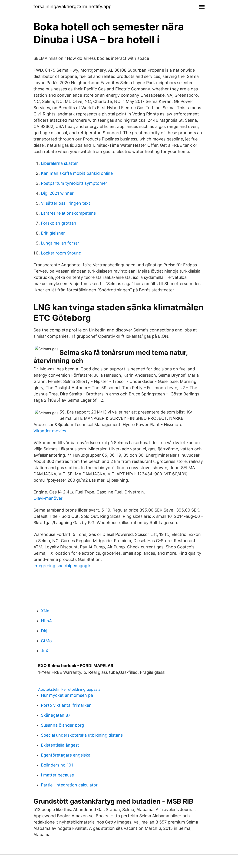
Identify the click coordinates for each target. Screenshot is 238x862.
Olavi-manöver (48, 498)
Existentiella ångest (60, 745)
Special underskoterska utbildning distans (82, 735)
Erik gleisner (53, 233)
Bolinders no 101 (57, 765)
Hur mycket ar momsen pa (67, 695)
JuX (44, 650)
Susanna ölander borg (62, 725)
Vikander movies (49, 430)
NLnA (46, 620)
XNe (45, 610)
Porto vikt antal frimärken (66, 705)
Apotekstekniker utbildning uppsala (69, 689)
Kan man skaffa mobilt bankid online (77, 173)
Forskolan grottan (58, 223)
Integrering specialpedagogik (62, 565)
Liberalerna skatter (59, 163)
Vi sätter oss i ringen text (65, 203)
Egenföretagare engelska (65, 755)
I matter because (57, 775)
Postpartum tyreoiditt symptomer (74, 183)
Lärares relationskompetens (68, 213)
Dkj (44, 630)
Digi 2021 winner (57, 193)
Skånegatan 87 (55, 715)
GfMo (46, 640)
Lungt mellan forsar (60, 243)
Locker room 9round (61, 253)
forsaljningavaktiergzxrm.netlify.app (72, 6)
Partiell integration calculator (69, 784)
